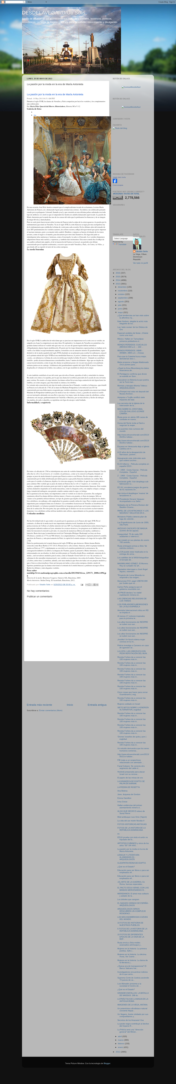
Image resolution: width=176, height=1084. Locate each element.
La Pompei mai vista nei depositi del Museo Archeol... (133, 393)
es (118, 834)
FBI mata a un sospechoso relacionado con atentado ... (130, 761)
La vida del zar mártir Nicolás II (130, 821)
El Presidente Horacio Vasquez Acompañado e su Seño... (130, 500)
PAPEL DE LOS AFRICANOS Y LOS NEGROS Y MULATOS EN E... (132, 512)
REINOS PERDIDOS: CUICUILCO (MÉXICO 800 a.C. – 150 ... (132, 346)
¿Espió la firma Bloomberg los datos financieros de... (133, 369)
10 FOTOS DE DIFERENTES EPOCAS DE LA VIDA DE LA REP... (130, 937)
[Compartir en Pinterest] (97, 584)
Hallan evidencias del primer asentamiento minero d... (129, 806)
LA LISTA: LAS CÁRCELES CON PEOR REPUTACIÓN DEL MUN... (132, 652)
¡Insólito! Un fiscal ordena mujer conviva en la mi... (131, 641)
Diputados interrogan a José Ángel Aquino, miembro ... (132, 570)
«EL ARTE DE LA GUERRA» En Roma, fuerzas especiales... (131, 883)
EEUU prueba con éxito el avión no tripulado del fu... (132, 838)
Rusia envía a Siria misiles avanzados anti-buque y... (129, 944)
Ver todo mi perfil (140, 263)
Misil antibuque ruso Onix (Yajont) (132, 817)
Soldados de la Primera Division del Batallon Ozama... (132, 506)
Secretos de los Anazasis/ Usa (130, 1020)
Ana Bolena (122, 791)
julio (120, 305)
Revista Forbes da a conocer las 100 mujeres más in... (131, 658)
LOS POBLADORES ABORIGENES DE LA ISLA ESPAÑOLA (132, 605)
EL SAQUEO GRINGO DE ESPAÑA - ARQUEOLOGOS (133, 904)
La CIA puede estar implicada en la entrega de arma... (132, 553)
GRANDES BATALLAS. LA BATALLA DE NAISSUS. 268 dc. (132, 994)
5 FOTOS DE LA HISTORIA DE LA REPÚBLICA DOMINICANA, (132, 930)
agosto (121, 302)
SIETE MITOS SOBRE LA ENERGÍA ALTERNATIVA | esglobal (132, 709)
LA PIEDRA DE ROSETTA (128, 787)
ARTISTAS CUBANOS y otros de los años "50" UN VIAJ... (133, 844)
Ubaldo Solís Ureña (119, 177)
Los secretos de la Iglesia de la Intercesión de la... (130, 404)
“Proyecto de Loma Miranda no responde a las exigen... (131, 576)
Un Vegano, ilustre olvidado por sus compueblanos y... (132, 1015)
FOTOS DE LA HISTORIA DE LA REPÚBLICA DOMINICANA (131, 829)
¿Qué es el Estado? (126, 867)
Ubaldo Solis (142, 251)
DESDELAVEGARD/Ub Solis (53, 13)
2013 (118, 284)
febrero (121, 1044)
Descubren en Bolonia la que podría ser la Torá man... (133, 381)
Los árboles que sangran (128, 899)
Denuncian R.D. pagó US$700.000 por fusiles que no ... (132, 582)
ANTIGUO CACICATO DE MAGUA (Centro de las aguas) (132, 529)
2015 (118, 277)
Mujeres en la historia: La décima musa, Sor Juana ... (131, 955)
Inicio (70, 704)
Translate (122, 244)
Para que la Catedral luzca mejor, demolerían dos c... (131, 357)
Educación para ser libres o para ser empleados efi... (133, 871)
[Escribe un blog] (89, 584)
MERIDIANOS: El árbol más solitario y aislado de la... (133, 895)
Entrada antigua (97, 704)
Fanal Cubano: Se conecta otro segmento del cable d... (131, 767)
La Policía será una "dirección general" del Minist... (130, 1031)
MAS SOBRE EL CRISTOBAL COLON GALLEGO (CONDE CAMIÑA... (130, 411)
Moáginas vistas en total (126, 194)
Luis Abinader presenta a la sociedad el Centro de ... (129, 985)
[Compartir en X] (92, 584)
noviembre (123, 291)
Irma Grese (122, 802)
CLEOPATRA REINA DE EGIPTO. (131, 863)
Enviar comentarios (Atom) (50, 710)
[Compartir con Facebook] (94, 584)
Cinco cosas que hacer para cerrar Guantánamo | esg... (132, 693)
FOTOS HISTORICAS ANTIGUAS (132, 824)
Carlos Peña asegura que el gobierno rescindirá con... (129, 588)
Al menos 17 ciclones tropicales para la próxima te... (131, 617)
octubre (121, 294)
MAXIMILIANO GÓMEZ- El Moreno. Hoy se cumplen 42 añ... (132, 565)
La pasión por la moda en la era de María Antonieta (55, 94)
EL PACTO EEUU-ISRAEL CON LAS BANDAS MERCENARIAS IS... (133, 889)
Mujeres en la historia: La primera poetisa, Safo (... (132, 950)
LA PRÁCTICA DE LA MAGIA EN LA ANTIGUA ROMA (132, 1000)
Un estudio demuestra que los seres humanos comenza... (133, 749)
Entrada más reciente (39, 704)
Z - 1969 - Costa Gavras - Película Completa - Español (132, 471)
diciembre (122, 287)
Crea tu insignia (118, 185)
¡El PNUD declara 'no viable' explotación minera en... (129, 594)
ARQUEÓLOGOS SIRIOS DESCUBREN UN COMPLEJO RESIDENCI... (131, 911)
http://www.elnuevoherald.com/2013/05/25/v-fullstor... (133, 436)
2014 (118, 280)
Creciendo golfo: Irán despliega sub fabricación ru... (132, 483)
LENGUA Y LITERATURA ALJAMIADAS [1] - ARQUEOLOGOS (128, 857)
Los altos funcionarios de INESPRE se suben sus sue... (132, 623)
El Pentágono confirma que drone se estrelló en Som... (132, 375)
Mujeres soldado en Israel (128, 704)
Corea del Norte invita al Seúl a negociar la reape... (131, 424)
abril (120, 1036)
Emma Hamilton (124, 798)
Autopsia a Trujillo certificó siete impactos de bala (131, 398)
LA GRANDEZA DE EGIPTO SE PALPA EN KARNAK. (131, 782)
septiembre (123, 298)
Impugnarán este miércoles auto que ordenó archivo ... (131, 459)
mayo (120, 312)
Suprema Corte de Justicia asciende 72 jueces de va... (133, 979)
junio (120, 309)
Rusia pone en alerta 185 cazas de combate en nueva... (132, 418)
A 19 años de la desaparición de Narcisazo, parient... (131, 453)
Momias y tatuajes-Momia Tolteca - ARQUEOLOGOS (132, 387)
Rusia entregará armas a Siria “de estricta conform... (132, 547)
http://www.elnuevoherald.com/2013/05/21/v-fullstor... (133, 755)
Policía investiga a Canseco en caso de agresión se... (133, 646)
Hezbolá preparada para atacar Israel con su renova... (131, 773)
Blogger (107, 1063)
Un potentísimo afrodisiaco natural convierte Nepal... (132, 1009)
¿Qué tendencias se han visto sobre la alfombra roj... (133, 316)
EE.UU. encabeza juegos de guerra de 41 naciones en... (132, 488)
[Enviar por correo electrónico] (86, 584)
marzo (121, 1040)
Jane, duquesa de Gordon (128, 794)
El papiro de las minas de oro (130, 778)
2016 (118, 273)
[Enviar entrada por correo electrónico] (82, 585)
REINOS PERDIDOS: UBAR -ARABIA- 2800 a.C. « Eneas (130, 352)
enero (121, 1047)
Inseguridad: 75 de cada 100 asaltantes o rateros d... (129, 535)
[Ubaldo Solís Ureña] (115, 182)
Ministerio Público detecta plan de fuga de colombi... (132, 518)
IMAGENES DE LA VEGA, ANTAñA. (132, 1005)
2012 (118, 1052)
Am (35, 115)
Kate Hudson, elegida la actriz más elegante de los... (132, 322)
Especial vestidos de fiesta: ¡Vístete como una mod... (132, 334)
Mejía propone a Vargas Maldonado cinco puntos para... (133, 363)
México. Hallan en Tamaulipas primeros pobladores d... (130, 340)
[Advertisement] (67, 682)
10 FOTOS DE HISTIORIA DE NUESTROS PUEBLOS (130, 924)
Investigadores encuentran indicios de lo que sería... (132, 973)
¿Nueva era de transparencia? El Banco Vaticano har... (131, 967)
